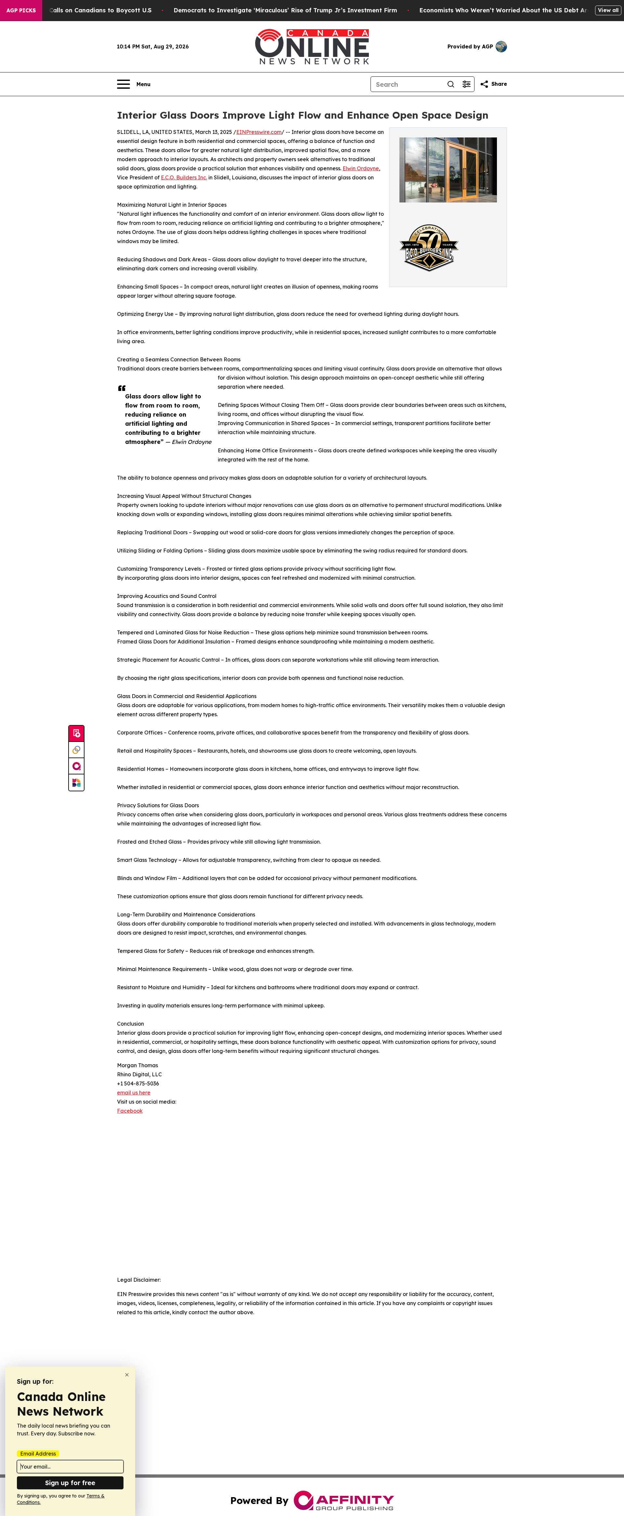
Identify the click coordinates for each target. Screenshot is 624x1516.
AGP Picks (21, 10)
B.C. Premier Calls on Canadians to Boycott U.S (81, 10)
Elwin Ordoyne (361, 168)
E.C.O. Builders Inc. (184, 177)
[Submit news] (76, 734)
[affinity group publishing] (76, 766)
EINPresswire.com (258, 132)
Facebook (130, 1111)
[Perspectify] (76, 750)
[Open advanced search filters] (466, 84)
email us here (133, 1092)
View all (608, 10)
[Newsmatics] (76, 782)
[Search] (451, 84)
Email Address (38, 1453)
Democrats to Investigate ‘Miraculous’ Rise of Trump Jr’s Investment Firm (285, 10)
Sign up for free (70, 1483)
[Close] (127, 1375)
